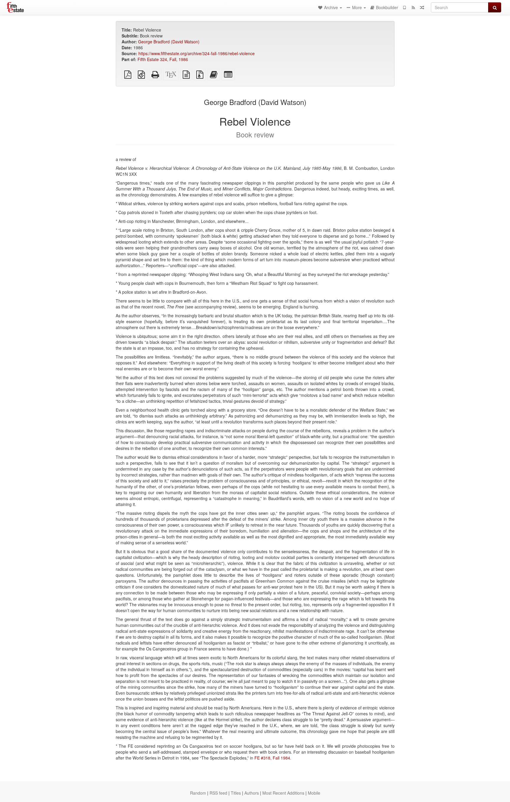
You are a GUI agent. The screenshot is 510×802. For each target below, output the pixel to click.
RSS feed (218, 793)
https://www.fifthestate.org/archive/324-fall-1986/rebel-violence (196, 53)
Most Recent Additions (283, 793)
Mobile (314, 793)
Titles (236, 793)
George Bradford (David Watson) (169, 42)
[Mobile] (404, 7)
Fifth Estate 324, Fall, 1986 (163, 59)
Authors (251, 793)
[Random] (422, 7)
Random (198, 793)
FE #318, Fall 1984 (272, 758)
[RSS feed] (413, 7)
